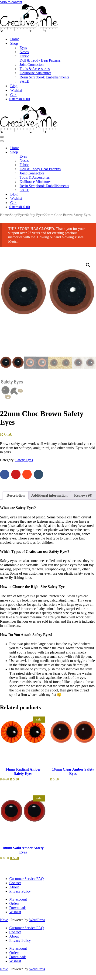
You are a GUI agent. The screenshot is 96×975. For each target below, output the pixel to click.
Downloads (17, 908)
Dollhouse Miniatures (35, 73)
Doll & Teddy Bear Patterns (40, 60)
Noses (24, 52)
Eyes (23, 48)
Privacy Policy (20, 891)
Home (4, 215)
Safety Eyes (34, 215)
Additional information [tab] (49, 495)
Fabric (24, 56)
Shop (13, 215)
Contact (15, 883)
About (14, 887)
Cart (13, 95)
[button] (88, 265)
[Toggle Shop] (81, 152)
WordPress (37, 920)
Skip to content (11, 2)
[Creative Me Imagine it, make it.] (29, 31)
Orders (14, 903)
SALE (24, 81)
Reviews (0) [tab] (83, 495)
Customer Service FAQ (26, 879)
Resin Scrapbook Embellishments (44, 77)
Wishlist (15, 912)
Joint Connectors (32, 64)
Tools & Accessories (35, 69)
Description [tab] (16, 495)
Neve (4, 920)
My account (18, 899)
